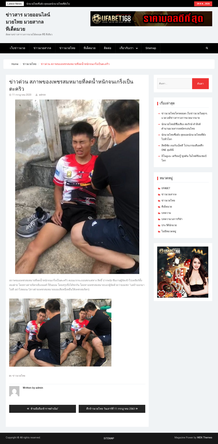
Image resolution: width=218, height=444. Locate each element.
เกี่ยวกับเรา (127, 48)
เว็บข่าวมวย (17, 48)
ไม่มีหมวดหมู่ (168, 231)
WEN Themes (204, 437)
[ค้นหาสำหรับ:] (183, 83)
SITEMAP (109, 438)
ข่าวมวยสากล (42, 48)
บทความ (166, 213)
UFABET (165, 188)
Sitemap (150, 48)
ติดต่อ (107, 48)
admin (42, 94)
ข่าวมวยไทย (67, 48)
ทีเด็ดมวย (90, 48)
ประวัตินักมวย (169, 225)
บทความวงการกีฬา (171, 219)
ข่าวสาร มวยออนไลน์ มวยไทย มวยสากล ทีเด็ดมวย (28, 22)
